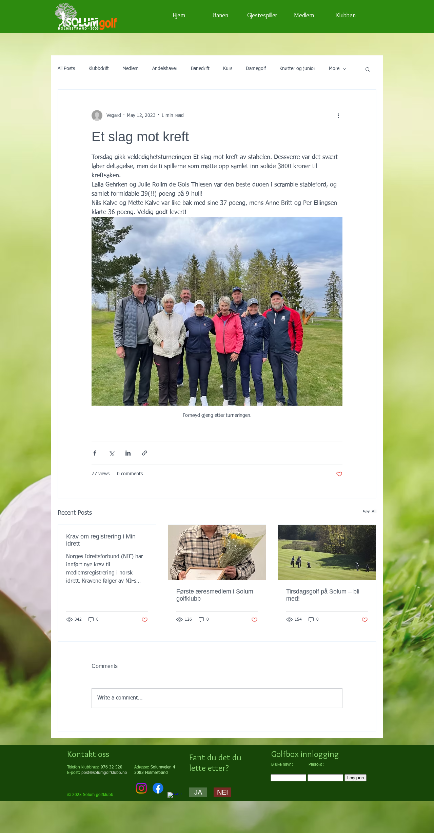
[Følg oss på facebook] (174, 799)
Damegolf (256, 68)
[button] (367, 69)
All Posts (66, 68)
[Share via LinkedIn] (128, 453)
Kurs (227, 68)
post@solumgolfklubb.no (104, 773)
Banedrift (200, 68)
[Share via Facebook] (95, 453)
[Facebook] (158, 788)
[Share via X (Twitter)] (111, 453)
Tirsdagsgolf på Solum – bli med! (322, 595)
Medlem (130, 68)
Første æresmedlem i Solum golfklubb (214, 595)
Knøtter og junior (297, 68)
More (334, 68)
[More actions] (338, 115)
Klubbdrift (98, 68)
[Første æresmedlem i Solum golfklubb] (217, 552)
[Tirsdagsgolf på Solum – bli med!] (327, 552)
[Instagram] (141, 788)
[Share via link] (144, 453)
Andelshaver (164, 68)
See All (369, 512)
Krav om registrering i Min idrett (101, 540)
